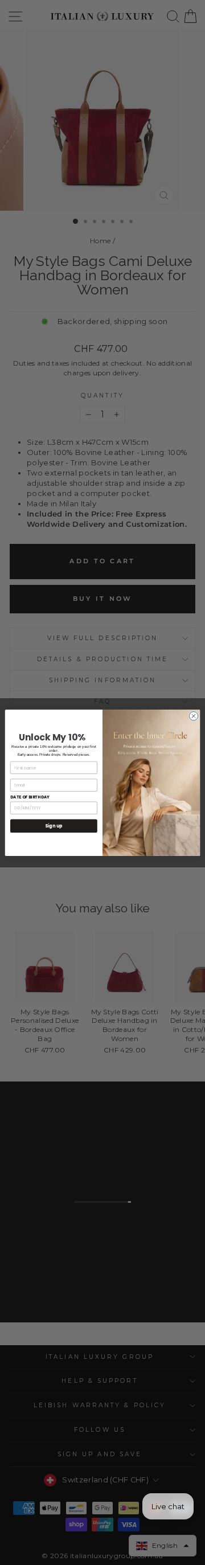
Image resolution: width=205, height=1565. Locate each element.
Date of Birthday (30, 797)
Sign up (54, 825)
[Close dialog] (193, 715)
